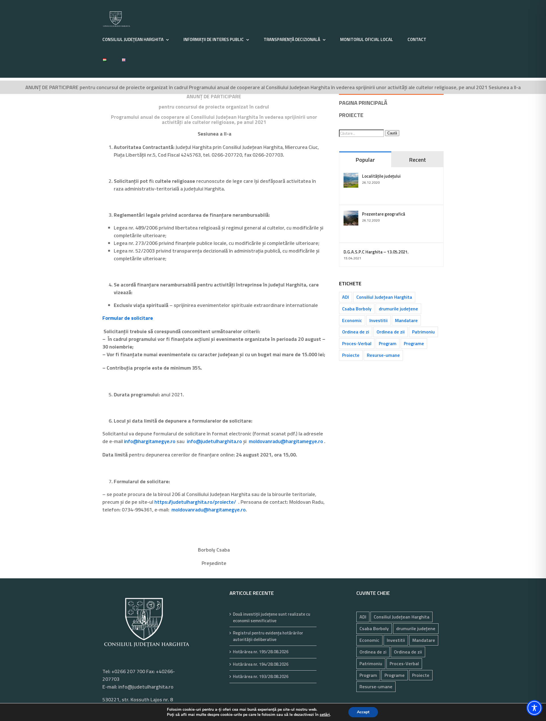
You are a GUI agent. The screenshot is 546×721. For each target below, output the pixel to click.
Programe (414, 343)
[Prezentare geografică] (351, 214)
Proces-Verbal (356, 343)
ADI (345, 297)
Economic (352, 320)
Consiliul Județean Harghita (384, 297)
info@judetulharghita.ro (214, 441)
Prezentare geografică (383, 214)
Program (387, 343)
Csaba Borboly (356, 308)
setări (325, 714)
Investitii (378, 320)
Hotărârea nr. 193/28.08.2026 (260, 676)
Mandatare (406, 320)
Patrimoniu (423, 331)
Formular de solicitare (127, 318)
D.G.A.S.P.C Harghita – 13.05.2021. (376, 252)
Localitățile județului (381, 176)
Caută (392, 133)
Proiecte (350, 355)
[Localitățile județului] (351, 177)
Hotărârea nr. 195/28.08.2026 (260, 652)
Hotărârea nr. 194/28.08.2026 (260, 664)
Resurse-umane (383, 355)
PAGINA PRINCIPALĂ (363, 102)
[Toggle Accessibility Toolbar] (534, 707)
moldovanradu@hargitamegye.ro (286, 441)
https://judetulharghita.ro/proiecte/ (195, 502)
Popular (365, 159)
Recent (417, 159)
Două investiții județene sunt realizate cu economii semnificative (271, 617)
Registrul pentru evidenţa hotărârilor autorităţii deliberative (268, 636)
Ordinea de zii (391, 331)
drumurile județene (398, 308)
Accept (363, 712)
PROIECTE (351, 114)
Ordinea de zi (355, 331)
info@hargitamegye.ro (149, 441)
